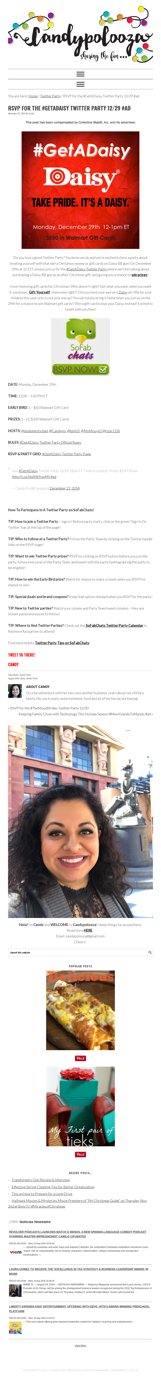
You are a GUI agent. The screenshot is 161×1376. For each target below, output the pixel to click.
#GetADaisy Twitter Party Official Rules (50, 442)
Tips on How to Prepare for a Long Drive (42, 1194)
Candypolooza (80, 32)
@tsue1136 (111, 431)
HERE (88, 930)
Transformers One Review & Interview (41, 1180)
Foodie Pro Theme (63, 1370)
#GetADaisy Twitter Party (86, 269)
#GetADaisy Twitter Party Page (66, 454)
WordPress (119, 1370)
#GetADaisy (28, 471)
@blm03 (73, 431)
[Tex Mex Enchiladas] (80, 1053)
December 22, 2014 (65, 488)
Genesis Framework (95, 1370)
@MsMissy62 (91, 431)
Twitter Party (25, 674)
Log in (133, 1370)
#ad (53, 476)
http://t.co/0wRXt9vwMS (31, 476)
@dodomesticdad (34, 431)
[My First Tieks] (80, 1149)
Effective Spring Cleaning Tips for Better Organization (53, 1187)
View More (80, 1345)
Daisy (123, 292)
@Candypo (57, 431)
